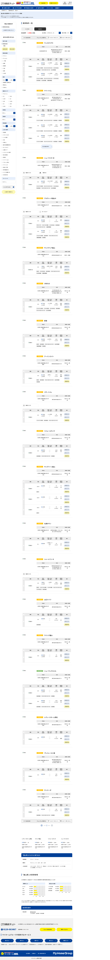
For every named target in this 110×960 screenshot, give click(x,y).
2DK (42, 862)
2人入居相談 (32, 867)
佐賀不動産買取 (48, 944)
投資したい (65, 940)
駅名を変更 (12, 49)
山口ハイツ (47, 600)
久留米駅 (37, 913)
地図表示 (40, 29)
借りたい (37, 940)
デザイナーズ (39, 866)
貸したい (51, 940)
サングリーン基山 (49, 467)
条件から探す (41, 8)
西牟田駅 (42, 913)
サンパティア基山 (49, 248)
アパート (32, 859)
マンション (37, 859)
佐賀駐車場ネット (32, 944)
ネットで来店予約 (48, 929)
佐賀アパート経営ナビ (57, 944)
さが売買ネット (41, 944)
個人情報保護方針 (42, 953)
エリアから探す (18, 8)
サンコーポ (47, 790)
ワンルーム (32, 862)
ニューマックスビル (50, 671)
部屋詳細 (67, 69)
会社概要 (28, 953)
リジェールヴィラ (49, 431)
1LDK (39, 862)
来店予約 (43, 3)
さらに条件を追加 (6, 187)
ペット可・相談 (62, 866)
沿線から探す (7, 8)
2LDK (45, 862)
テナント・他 (50, 8)
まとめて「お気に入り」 (54, 37)
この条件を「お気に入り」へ (8, 30)
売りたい (22, 940)
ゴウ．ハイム (48, 392)
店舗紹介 (57, 8)
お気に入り (67, 66)
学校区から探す (30, 8)
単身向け (45, 866)
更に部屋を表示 (46, 146)
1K (36, 862)
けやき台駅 (32, 913)
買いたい (7, 940)
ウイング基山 (48, 635)
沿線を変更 (5, 49)
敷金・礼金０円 (56, 866)
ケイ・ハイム (48, 91)
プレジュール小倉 (49, 753)
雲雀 (45, 321)
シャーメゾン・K (49, 559)
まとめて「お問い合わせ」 (66, 37)
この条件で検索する (9, 192)
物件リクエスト (53, 3)
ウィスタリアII (48, 43)
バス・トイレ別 (33, 866)
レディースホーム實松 (51, 717)
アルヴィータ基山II (50, 198)
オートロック (39, 867)
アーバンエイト (49, 356)
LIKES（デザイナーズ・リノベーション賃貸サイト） (18, 944)
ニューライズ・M (49, 158)
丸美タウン (47, 523)
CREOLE (47, 283)
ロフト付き (50, 866)
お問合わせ (67, 63)
